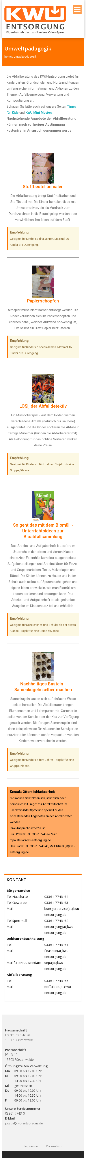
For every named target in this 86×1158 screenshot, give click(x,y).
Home (8, 56)
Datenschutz (54, 1146)
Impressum (31, 1146)
